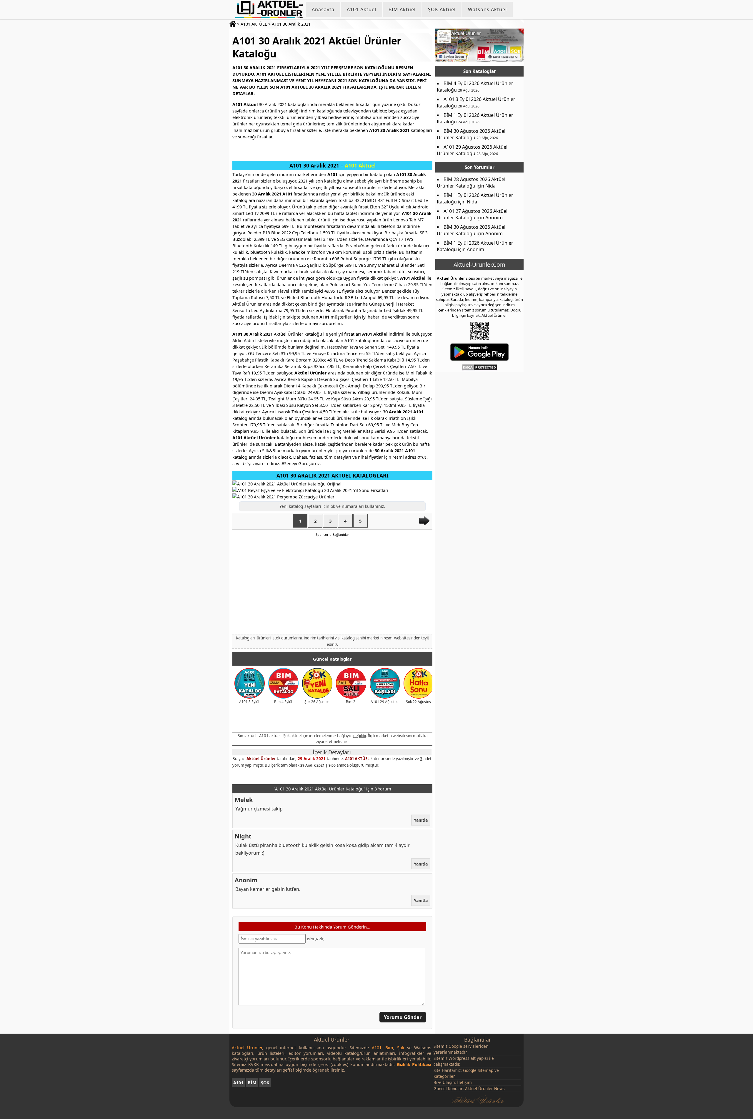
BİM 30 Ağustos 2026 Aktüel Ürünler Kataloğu (471, 134)
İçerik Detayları (332, 752)
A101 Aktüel (361, 9)
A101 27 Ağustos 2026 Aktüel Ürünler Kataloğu (472, 214)
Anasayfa (323, 9)
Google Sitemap (478, 1070)
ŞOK (265, 1082)
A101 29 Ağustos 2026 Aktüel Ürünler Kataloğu (472, 150)
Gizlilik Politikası (414, 1064)
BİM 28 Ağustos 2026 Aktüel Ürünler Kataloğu (471, 182)
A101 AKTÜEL (254, 24)
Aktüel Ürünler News (485, 1088)
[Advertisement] (332, 585)
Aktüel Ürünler (261, 758)
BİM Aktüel (402, 9)
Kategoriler (444, 1076)
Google (455, 1046)
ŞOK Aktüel (442, 9)
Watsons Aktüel (487, 9)
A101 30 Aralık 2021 (291, 24)
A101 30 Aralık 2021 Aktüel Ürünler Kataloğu (316, 47)
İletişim (464, 1082)
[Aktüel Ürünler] (269, 9)
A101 (238, 1082)
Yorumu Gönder (403, 1017)
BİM (252, 1082)
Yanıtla (421, 820)
